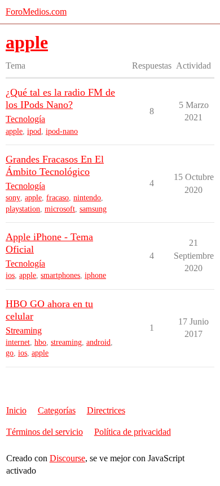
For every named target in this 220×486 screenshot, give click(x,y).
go (10, 353)
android (98, 342)
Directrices (106, 410)
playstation (23, 209)
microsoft (60, 209)
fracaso (57, 198)
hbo (40, 342)
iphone (95, 275)
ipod (34, 131)
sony (13, 198)
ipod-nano (62, 131)
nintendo (87, 198)
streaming (66, 342)
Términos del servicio (44, 431)
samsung (93, 209)
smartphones (60, 275)
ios (10, 275)
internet (18, 342)
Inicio (16, 410)
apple (14, 131)
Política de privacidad (132, 431)
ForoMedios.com (36, 11)
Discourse (67, 458)
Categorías (57, 410)
